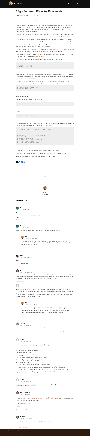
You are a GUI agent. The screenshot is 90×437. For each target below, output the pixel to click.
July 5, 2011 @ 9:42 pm (25, 381)
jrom (21, 255)
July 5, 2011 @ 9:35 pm (25, 341)
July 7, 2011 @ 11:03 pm (25, 394)
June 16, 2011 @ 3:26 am (26, 227)
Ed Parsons (20, 15)
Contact (73, 3)
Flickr (29, 39)
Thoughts (27, 15)
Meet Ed (64, 3)
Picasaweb (52, 41)
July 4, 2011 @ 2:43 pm (25, 325)
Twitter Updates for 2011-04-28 (22, 178)
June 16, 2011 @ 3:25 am (26, 209)
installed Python (40, 56)
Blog (69, 3)
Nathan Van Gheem (57, 49)
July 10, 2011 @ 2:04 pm (26, 418)
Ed (26, 236)
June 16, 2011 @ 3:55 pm (26, 272)
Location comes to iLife (59, 178)
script (40, 49)
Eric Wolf (23, 270)
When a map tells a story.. (40, 178)
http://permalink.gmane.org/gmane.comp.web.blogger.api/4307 (42, 398)
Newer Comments (23, 427)
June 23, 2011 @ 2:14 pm (31, 304)
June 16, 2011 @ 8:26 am (26, 257)
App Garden (34, 81)
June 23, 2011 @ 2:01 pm (26, 287)
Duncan (22, 416)
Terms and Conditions (37, 434)
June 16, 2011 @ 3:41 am (31, 238)
